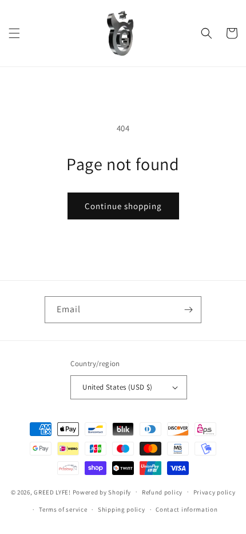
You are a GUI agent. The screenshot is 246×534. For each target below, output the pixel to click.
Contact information (186, 509)
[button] (14, 33)
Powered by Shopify (102, 492)
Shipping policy (121, 509)
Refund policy (162, 492)
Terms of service (63, 509)
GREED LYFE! (52, 492)
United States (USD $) (117, 387)
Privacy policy (214, 492)
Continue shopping (123, 206)
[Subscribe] (188, 309)
